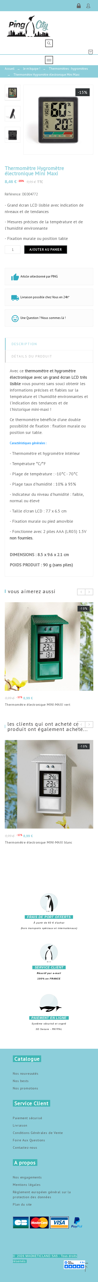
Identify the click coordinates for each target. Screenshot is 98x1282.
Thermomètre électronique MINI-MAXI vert (37, 704)
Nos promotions (25, 1088)
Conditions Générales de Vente (38, 1133)
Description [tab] (24, 344)
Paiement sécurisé (27, 1118)
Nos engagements (27, 1177)
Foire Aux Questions (29, 1140)
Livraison (20, 1125)
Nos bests (21, 1081)
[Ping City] (29, 25)
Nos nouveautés (26, 1073)
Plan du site (22, 1204)
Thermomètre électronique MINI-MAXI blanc (38, 842)
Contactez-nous (25, 1147)
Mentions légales (26, 1185)
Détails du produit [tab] (32, 356)
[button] (85, 1267)
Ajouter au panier (45, 250)
